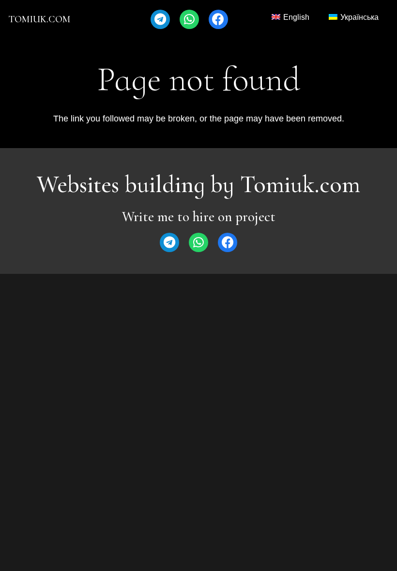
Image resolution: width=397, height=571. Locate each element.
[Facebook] (218, 19)
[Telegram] (160, 19)
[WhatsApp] (189, 19)
